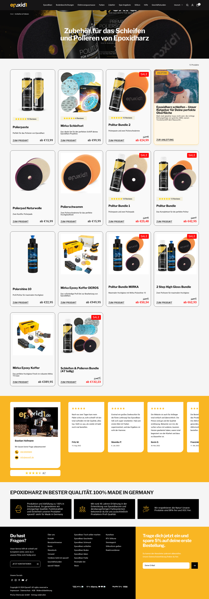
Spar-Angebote (125, 5)
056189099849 (26, 452)
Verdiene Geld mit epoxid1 (58, 558)
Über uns (51, 535)
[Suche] (187, 5)
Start (11, 14)
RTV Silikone (111, 538)
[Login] (192, 5)
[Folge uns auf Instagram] (15, 580)
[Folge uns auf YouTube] (23, 580)
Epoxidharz (47, 5)
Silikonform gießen (113, 546)
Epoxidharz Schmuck (82, 542)
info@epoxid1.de (27, 457)
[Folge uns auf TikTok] (26, 580)
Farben (101, 5)
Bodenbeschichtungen (65, 5)
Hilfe (146, 5)
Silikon (137, 5)
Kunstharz (110, 535)
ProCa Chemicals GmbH (20, 595)
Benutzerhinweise (55, 542)
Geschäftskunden (159, 5)
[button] (21, 119)
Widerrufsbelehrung (44, 590)
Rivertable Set (79, 562)
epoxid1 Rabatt (54, 566)
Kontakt (51, 538)
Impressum (14, 590)
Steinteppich (111, 542)
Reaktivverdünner (113, 550)
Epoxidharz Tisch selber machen (87, 535)
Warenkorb (52, 550)
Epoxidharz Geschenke (83, 538)
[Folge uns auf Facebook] (12, 580)
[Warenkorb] (197, 5)
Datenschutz (25, 590)
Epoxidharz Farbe (81, 558)
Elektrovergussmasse (86, 5)
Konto (50, 546)
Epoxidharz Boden (81, 550)
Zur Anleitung (165, 139)
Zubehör (111, 5)
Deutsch (177, 5)
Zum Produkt (21, 140)
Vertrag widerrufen (38, 595)
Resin (76, 566)
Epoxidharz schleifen (82, 546)
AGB (33, 590)
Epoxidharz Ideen (81, 554)
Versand (51, 554)
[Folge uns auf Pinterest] (19, 580)
